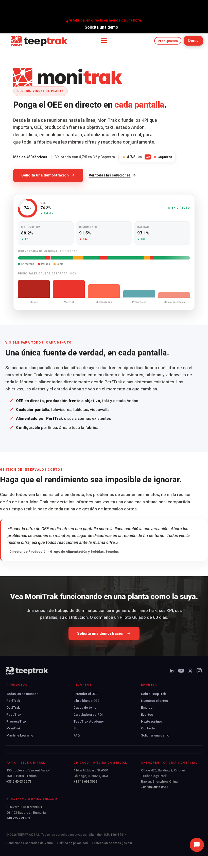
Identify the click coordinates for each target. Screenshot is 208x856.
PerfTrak (13, 701)
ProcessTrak (16, 721)
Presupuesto (168, 41)
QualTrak (13, 707)
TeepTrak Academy (88, 721)
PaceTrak (13, 714)
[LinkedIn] (171, 670)
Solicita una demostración (45, 175)
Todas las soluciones (22, 694)
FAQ (77, 735)
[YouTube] (181, 670)
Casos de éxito (85, 707)
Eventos (147, 714)
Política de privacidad (72, 843)
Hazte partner (151, 721)
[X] (190, 670)
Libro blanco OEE (86, 701)
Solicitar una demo (155, 735)
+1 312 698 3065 (85, 781)
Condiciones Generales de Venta (29, 843)
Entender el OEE (85, 694)
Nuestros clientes (154, 701)
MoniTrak (13, 728)
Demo (193, 40)
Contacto (148, 728)
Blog (77, 728)
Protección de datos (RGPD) (112, 843)
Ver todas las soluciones (110, 175)
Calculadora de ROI (88, 714)
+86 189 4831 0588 (154, 787)
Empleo (146, 707)
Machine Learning (19, 735)
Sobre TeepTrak (153, 694)
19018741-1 (119, 835)
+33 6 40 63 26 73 (18, 781)
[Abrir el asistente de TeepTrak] (197, 845)
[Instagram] (199, 670)
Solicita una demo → (104, 27)
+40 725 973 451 (18, 818)
